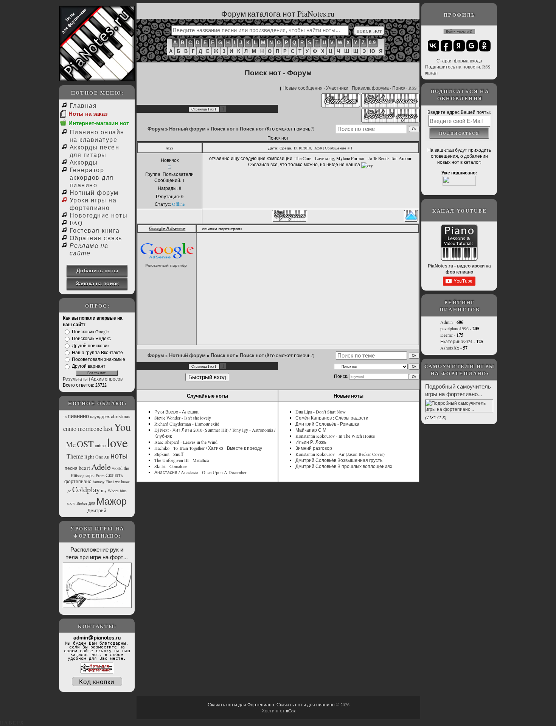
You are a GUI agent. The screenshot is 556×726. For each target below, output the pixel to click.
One (99, 457)
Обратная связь (96, 238)
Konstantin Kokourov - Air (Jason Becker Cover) (340, 454)
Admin (446, 322)
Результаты (75, 379)
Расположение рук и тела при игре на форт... (97, 553)
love (117, 442)
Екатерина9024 (456, 341)
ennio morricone (82, 428)
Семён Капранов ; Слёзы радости (331, 418)
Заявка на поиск (97, 283)
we (117, 481)
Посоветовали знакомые (98, 359)
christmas (120, 416)
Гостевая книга (95, 230)
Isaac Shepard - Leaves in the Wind (185, 442)
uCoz (290, 710)
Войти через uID (459, 31)
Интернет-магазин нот (98, 123)
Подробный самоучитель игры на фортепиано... (458, 390)
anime (100, 445)
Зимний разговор (313, 448)
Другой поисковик (90, 345)
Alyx (169, 148)
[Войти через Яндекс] (459, 45)
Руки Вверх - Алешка (176, 412)
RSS (412, 88)
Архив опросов (107, 379)
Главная (83, 105)
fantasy (98, 481)
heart (84, 467)
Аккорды (84, 162)
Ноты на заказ (87, 113)
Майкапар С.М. (311, 430)
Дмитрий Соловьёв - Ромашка (327, 424)
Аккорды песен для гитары (94, 151)
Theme (75, 456)
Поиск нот (223, 128)
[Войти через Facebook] (446, 45)
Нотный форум (94, 192)
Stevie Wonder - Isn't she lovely (182, 418)
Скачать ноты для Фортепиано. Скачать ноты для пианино (271, 704)
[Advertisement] (308, 289)
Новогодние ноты (98, 215)
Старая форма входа (459, 61)
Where (113, 490)
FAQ (76, 223)
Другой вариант (89, 366)
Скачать (114, 475)
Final (110, 481)
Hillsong (77, 475)
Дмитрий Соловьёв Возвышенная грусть (338, 460)
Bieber (81, 503)
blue (123, 490)
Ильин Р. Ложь (310, 442)
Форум (156, 128)
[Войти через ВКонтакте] (433, 45)
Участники (337, 88)
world (117, 468)
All (106, 457)
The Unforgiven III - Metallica (181, 460)
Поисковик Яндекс (91, 339)
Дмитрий (96, 510)
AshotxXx (449, 348)
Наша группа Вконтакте (97, 352)
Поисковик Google (90, 331)
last (108, 428)
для (92, 503)
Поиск (398, 88)
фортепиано (78, 481)
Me (71, 444)
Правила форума (370, 88)
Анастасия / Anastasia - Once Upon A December (200, 472)
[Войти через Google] (472, 45)
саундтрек (100, 416)
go (69, 490)
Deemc (446, 335)
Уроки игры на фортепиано (93, 203)
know (125, 481)
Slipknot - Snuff (168, 454)
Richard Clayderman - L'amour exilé (186, 424)
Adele (101, 466)
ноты (118, 456)
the (126, 468)
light (89, 456)
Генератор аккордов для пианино (92, 177)
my (104, 490)
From (100, 475)
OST (85, 444)
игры (90, 475)
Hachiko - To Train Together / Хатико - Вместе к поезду (208, 448)
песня (71, 468)
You (122, 427)
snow (71, 503)
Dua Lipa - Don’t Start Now (320, 412)
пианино (78, 416)
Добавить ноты (97, 270)
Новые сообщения (303, 88)
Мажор (111, 500)
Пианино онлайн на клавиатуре (97, 135)
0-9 (372, 42)
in (65, 416)
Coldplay (86, 489)
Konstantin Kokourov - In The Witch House (335, 436)
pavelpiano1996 (454, 328)
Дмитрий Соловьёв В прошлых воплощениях (343, 466)
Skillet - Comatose (170, 466)
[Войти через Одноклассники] (485, 45)
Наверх (12, 722)
